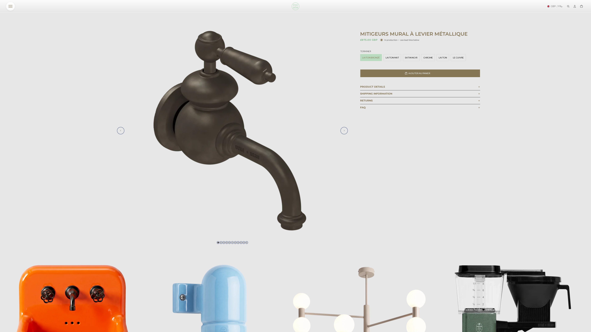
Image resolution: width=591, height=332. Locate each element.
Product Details (372, 86)
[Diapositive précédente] (120, 130)
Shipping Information (376, 93)
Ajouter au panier (419, 73)
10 (243, 242)
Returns (366, 100)
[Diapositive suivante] (344, 130)
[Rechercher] (568, 6)
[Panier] (581, 6)
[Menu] (10, 6)
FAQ (363, 107)
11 (246, 242)
